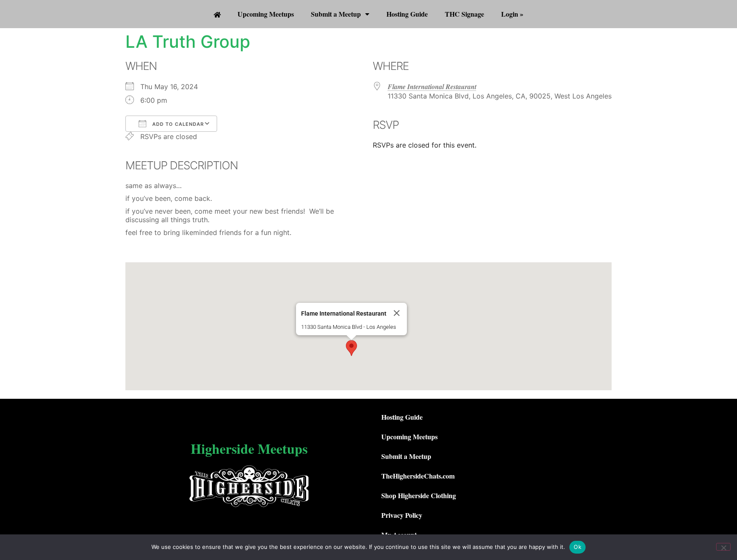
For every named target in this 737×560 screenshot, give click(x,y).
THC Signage (464, 14)
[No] (723, 547)
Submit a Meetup (336, 14)
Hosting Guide (407, 14)
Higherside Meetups (249, 448)
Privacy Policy (401, 515)
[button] (351, 348)
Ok (577, 546)
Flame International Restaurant (432, 86)
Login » (512, 14)
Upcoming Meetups (266, 14)
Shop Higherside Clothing (418, 495)
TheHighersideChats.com (418, 476)
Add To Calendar (177, 124)
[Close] (396, 313)
